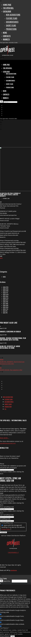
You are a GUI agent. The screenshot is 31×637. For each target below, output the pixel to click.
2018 (4, 302)
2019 (4, 300)
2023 (4, 293)
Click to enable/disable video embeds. (12, 624)
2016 (4, 305)
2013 (4, 311)
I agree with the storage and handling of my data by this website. (13, 527)
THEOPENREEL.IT (13, 552)
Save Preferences (4, 628)
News (4, 277)
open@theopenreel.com (8, 443)
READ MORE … (4, 438)
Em (0, 258)
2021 (4, 296)
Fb (1, 258)
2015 (4, 307)
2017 (4, 303)
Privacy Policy (5, 529)
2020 (4, 298)
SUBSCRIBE (3, 532)
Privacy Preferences (5, 636)
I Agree (12, 636)
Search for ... (7, 581)
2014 (4, 309)
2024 (4, 291)
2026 (4, 287)
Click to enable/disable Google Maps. (12, 620)
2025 (4, 289)
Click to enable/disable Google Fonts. (12, 616)
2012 (4, 313)
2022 (4, 294)
